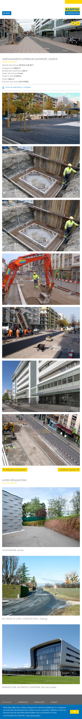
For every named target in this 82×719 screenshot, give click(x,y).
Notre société (39, 702)
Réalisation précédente (15, 470)
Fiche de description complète (18, 87)
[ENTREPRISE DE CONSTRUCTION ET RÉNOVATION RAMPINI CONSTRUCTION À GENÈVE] (72, 11)
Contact (54, 702)
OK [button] (74, 712)
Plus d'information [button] (33, 716)
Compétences (23, 702)
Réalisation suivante (68, 470)
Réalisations (6, 702)
